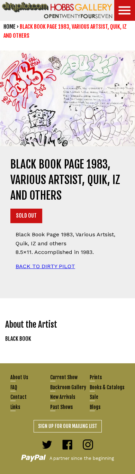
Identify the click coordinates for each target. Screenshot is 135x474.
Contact (18, 397)
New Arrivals (62, 397)
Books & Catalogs (107, 387)
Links (15, 407)
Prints (96, 377)
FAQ (13, 387)
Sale (94, 397)
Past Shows (61, 407)
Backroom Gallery (68, 387)
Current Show (64, 377)
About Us (19, 377)
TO (45, 266)
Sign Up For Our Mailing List (67, 426)
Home (9, 26)
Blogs (95, 407)
